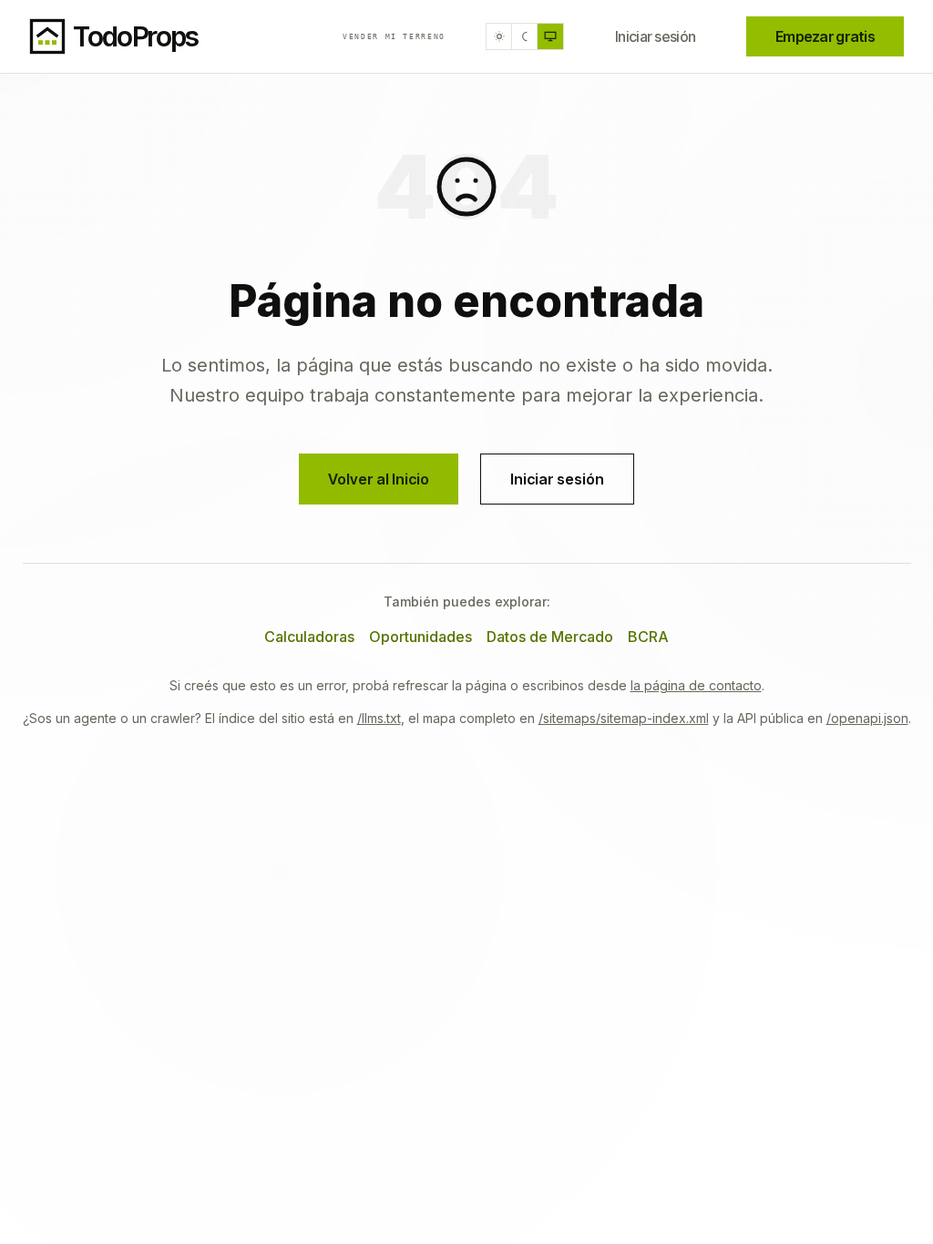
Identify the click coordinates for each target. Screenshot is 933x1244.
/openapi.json (867, 718)
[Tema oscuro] (525, 36)
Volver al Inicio (378, 479)
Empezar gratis (825, 36)
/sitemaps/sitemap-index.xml (623, 718)
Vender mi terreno (394, 36)
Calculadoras (309, 636)
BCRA (648, 636)
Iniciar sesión (655, 36)
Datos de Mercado (550, 636)
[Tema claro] (499, 36)
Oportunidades (420, 636)
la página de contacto (696, 685)
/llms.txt (379, 718)
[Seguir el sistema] (550, 36)
